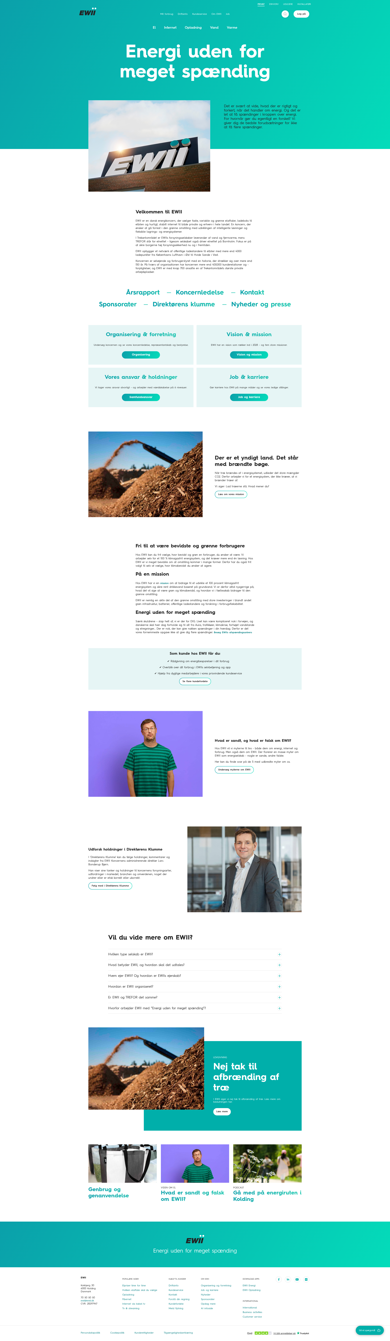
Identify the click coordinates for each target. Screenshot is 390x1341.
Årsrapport (144, 293)
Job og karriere (249, 397)
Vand (214, 27)
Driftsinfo (183, 14)
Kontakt (252, 293)
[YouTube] (297, 1279)
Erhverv (274, 4)
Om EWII (216, 14)
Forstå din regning (179, 1299)
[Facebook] (279, 1279)
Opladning (193, 27)
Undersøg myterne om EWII (234, 770)
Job (228, 14)
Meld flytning (176, 1308)
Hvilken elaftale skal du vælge (139, 1290)
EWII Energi (249, 1285)
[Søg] (285, 14)
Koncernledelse (201, 293)
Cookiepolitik (117, 1333)
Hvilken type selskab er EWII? (130, 954)
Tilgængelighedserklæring (178, 1333)
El (154, 27)
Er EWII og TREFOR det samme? (132, 997)
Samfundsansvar (140, 397)
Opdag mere (208, 1304)
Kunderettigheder (145, 1333)
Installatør (304, 4)
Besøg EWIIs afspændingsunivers (233, 632)
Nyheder (206, 1295)
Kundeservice (199, 14)
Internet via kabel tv (133, 1304)
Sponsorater (119, 304)
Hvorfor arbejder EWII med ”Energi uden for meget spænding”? (157, 1008)
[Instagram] (306, 1279)
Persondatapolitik (91, 1333)
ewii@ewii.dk (87, 1301)
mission (164, 583)
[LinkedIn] (288, 1279)
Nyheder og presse (261, 304)
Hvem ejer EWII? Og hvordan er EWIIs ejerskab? (144, 976)
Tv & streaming (130, 1308)
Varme (232, 27)
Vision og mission (249, 354)
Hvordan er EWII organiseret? (130, 986)
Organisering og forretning (216, 1285)
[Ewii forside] (88, 11)
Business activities (252, 1312)
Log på (301, 14)
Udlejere (288, 4)
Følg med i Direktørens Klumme (110, 886)
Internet (170, 27)
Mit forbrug (166, 14)
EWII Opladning (252, 1290)
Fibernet (126, 1299)
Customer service (252, 1317)
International (250, 1308)
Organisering (141, 354)
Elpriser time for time (134, 1285)
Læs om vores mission (231, 494)
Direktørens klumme (185, 304)
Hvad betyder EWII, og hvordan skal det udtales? (146, 965)
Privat (261, 4)
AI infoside (207, 1308)
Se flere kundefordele (195, 681)
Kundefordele (176, 1304)
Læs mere (222, 1111)
